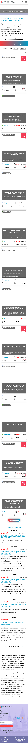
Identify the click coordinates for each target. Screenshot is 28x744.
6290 (24, 360)
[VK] (26, 718)
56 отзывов (23, 241)
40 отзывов (23, 125)
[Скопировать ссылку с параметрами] (25, 51)
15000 (23, 129)
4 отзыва (24, 511)
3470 (18, 206)
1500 (18, 322)
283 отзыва (23, 164)
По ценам (15, 48)
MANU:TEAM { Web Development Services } (20, 740)
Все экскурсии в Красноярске (14, 38)
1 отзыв (24, 318)
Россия (2, 14)
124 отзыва (23, 434)
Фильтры (16, 44)
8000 (24, 283)
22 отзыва (23, 473)
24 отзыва (23, 202)
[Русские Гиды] (8, 2)
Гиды (24, 44)
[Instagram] (20, 722)
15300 (24, 476)
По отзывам (23, 48)
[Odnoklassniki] (22, 718)
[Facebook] (15, 718)
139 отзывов (23, 357)
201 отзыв (23, 280)
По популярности (6, 48)
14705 (24, 90)
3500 (18, 438)
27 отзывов (23, 396)
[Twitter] (18, 718)
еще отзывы (14, 646)
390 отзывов (23, 87)
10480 (23, 167)
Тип (2, 44)
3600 (18, 244)
